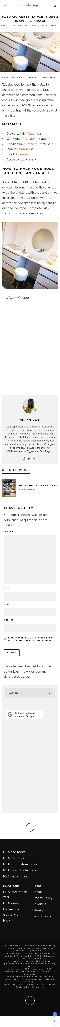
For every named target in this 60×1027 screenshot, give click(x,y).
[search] (50, 692)
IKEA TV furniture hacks (20, 864)
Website (8, 620)
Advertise (39, 904)
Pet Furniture (27, 489)
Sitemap (38, 910)
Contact (38, 892)
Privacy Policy (42, 898)
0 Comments (52, 26)
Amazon (31, 144)
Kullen (31, 133)
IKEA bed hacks (14, 852)
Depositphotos (43, 916)
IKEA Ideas (10, 903)
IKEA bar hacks (13, 858)
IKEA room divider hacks (20, 870)
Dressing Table (21, 26)
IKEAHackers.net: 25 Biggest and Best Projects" (30, 451)
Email (8, 604)
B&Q (23, 139)
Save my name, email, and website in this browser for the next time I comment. (32, 639)
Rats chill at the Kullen (38, 485)
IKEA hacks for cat (16, 876)
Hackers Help (12, 909)
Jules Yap (6, 26)
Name (7, 588)
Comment (10, 531)
